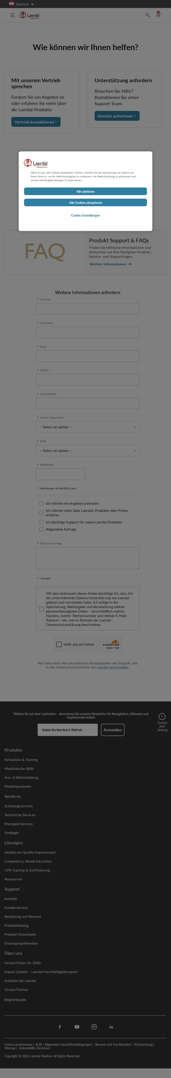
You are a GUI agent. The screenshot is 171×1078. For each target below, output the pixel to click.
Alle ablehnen (85, 191)
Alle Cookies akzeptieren (85, 202)
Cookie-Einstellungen (85, 215)
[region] (85, 191)
